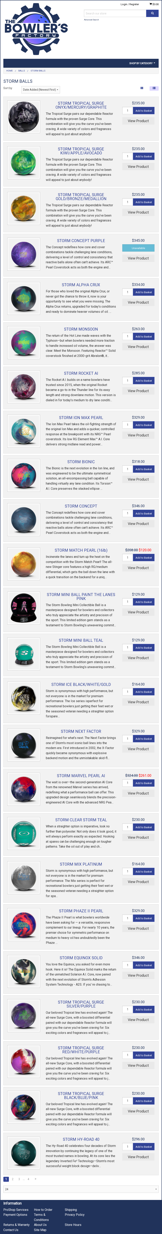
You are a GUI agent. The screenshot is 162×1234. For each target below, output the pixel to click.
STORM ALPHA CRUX (81, 284)
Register (134, 4)
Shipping (71, 1210)
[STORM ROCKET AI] (24, 387)
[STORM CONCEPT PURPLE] (24, 254)
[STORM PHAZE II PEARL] (24, 924)
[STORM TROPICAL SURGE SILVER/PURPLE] (24, 1015)
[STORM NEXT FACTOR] (24, 745)
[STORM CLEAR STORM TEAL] (24, 833)
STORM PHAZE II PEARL (81, 911)
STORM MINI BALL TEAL (81, 640)
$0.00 (155, 4)
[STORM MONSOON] (24, 342)
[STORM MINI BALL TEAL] (24, 654)
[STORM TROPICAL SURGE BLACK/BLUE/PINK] (24, 1107)
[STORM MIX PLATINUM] (24, 877)
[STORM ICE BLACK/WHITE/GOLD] (24, 698)
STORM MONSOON (81, 329)
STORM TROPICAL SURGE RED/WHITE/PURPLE (81, 1050)
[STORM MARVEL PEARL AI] (24, 789)
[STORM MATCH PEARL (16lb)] (24, 564)
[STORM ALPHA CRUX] (24, 298)
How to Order (43, 1210)
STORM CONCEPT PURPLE (81, 240)
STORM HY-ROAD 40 (81, 1139)
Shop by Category (141, 63)
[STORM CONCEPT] (24, 519)
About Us (40, 1225)
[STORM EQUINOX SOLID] (24, 971)
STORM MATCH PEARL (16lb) (81, 550)
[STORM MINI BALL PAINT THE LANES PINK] (24, 608)
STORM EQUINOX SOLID (81, 957)
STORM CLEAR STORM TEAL (81, 820)
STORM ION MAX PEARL (81, 417)
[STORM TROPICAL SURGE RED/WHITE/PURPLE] (24, 1061)
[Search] (152, 13)
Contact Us (10, 1230)
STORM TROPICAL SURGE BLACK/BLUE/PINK (81, 1095)
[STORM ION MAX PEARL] (24, 431)
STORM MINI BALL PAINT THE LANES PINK (81, 596)
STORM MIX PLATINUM (81, 864)
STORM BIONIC (81, 461)
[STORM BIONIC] (24, 475)
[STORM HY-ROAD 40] (24, 1153)
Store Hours (73, 1225)
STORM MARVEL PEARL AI (81, 775)
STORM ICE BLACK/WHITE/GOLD (81, 684)
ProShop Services (15, 1210)
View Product (138, 121)
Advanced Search (91, 20)
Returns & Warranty (16, 1225)
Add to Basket (144, 110)
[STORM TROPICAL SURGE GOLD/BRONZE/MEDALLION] (24, 208)
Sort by (7, 88)
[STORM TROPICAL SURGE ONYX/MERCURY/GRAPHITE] (24, 117)
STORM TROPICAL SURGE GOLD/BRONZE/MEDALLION (81, 196)
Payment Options (15, 1215)
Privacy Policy (75, 1215)
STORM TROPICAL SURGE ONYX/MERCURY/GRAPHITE (81, 105)
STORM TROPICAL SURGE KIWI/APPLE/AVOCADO (81, 151)
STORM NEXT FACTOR (81, 731)
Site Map (40, 1230)
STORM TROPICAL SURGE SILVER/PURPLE (81, 1004)
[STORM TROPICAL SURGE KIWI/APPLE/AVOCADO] (24, 162)
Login (124, 4)
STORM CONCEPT (81, 506)
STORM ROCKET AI (81, 373)
